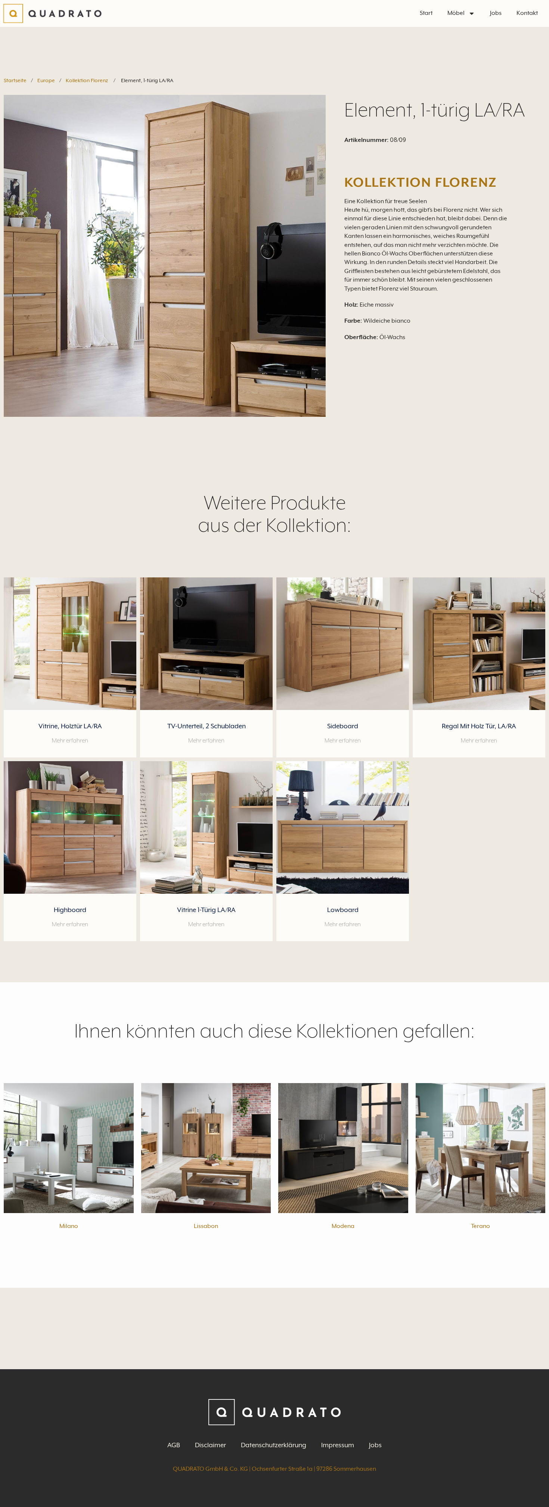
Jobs (496, 13)
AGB (173, 1445)
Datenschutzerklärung (273, 1445)
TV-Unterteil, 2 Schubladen (206, 726)
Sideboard (342, 726)
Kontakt (527, 13)
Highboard (70, 910)
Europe (46, 80)
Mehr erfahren (70, 740)
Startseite (15, 80)
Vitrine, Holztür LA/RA (70, 726)
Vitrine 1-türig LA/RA (206, 910)
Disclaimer (210, 1445)
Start (426, 13)
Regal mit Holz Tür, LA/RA (479, 726)
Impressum (337, 1445)
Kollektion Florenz (87, 80)
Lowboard (343, 910)
